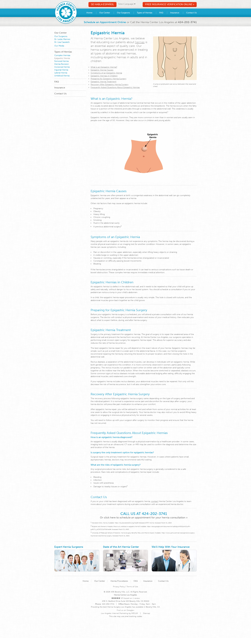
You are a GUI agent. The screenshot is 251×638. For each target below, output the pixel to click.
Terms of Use (132, 586)
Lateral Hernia (60, 73)
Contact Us (60, 93)
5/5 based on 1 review (130, 598)
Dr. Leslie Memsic (62, 39)
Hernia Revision (61, 64)
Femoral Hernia (61, 61)
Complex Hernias (62, 55)
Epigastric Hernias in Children (104, 76)
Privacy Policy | (120, 586)
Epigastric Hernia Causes (102, 70)
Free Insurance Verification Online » (169, 4)
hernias (140, 42)
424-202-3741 (187, 22)
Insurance (59, 87)
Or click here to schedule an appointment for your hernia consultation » (144, 517)
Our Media (59, 46)
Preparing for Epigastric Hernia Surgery (108, 79)
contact (154, 501)
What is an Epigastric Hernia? (104, 67)
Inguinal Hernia (61, 70)
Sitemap (146, 613)
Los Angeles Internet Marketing (114, 613)
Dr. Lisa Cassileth (62, 42)
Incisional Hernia (62, 67)
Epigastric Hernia (62, 58)
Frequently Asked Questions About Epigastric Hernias (115, 87)
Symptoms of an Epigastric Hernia (106, 73)
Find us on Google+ (125, 610)
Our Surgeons (60, 36)
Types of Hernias (63, 51)
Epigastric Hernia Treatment (103, 81)
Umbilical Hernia (61, 75)
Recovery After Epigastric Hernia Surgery (109, 84)
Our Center (60, 32)
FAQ (56, 81)
